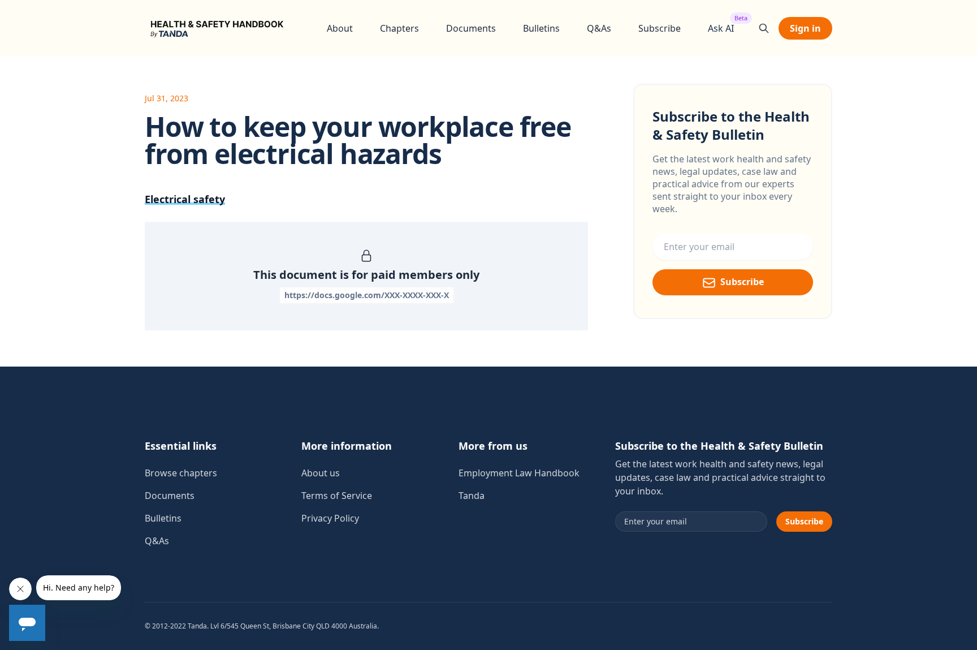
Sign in (805, 28)
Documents (471, 28)
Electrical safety (185, 199)
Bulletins (541, 28)
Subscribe (659, 28)
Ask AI (721, 28)
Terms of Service (336, 495)
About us (320, 473)
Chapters (399, 28)
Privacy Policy (330, 518)
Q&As (599, 28)
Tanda (472, 495)
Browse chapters (181, 473)
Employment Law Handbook (519, 473)
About (340, 28)
